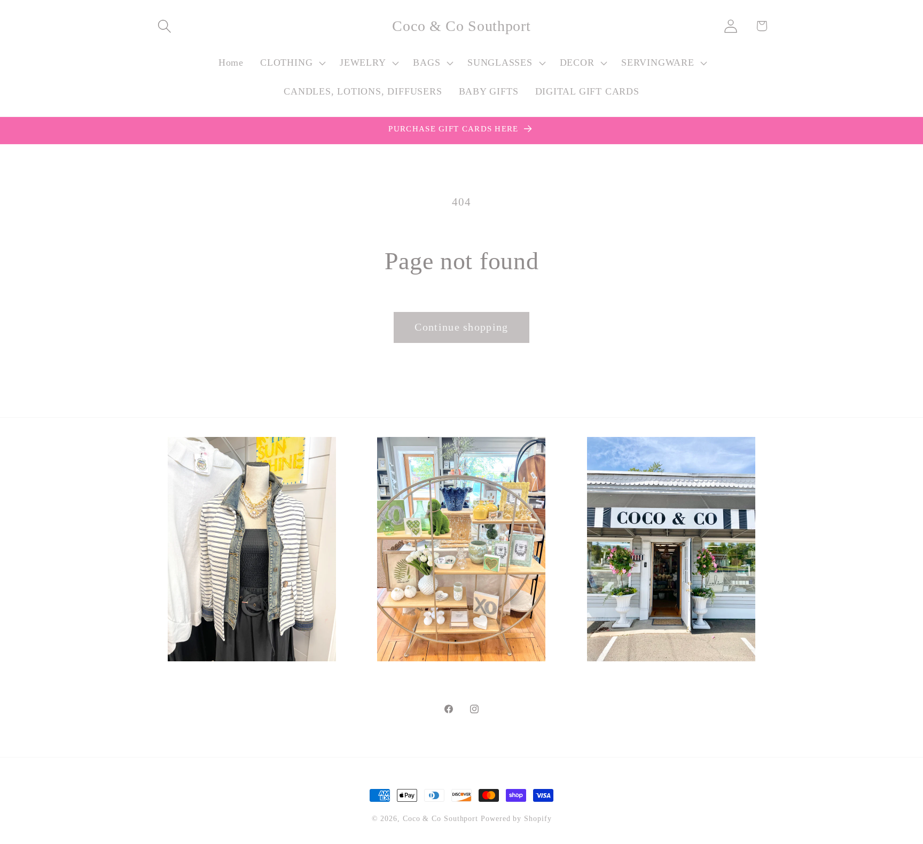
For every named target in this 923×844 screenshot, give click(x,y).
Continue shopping (461, 327)
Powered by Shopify (516, 818)
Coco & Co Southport (440, 818)
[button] (164, 26)
